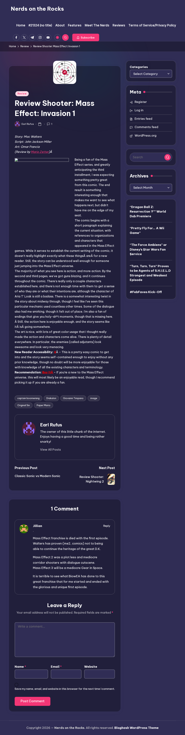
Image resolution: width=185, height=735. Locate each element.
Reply (106, 526)
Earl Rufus (51, 424)
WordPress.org (145, 135)
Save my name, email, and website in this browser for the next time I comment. (65, 688)
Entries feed (143, 119)
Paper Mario (43, 405)
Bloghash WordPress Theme (136, 728)
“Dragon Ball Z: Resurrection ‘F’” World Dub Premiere (148, 211)
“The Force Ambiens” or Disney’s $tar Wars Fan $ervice (148, 249)
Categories (139, 67)
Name (20, 667)
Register (141, 102)
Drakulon (51, 398)
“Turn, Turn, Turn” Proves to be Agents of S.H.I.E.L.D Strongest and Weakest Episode (150, 273)
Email (56, 667)
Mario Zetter (40, 152)
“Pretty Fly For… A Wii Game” (147, 230)
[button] (85, 37)
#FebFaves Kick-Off (146, 292)
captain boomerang (28, 398)
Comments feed (146, 127)
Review (22, 93)
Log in (139, 110)
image (93, 398)
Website (90, 667)
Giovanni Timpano (73, 398)
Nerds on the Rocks (37, 8)
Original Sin (23, 405)
